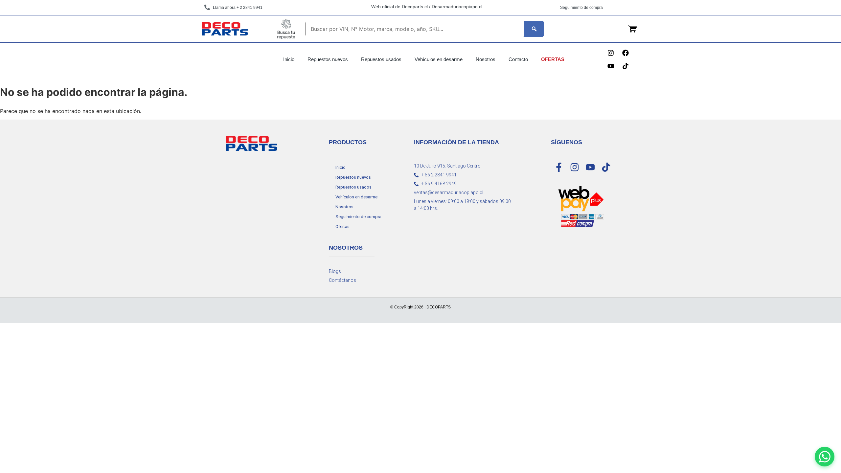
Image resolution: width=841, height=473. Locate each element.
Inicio (288, 59)
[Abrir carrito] (632, 29)
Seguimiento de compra (358, 216)
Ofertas (552, 59)
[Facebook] (625, 52)
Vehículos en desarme (439, 59)
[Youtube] (610, 66)
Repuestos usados (381, 59)
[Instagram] (610, 52)
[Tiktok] (625, 66)
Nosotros (485, 59)
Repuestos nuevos (327, 59)
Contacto (518, 59)
